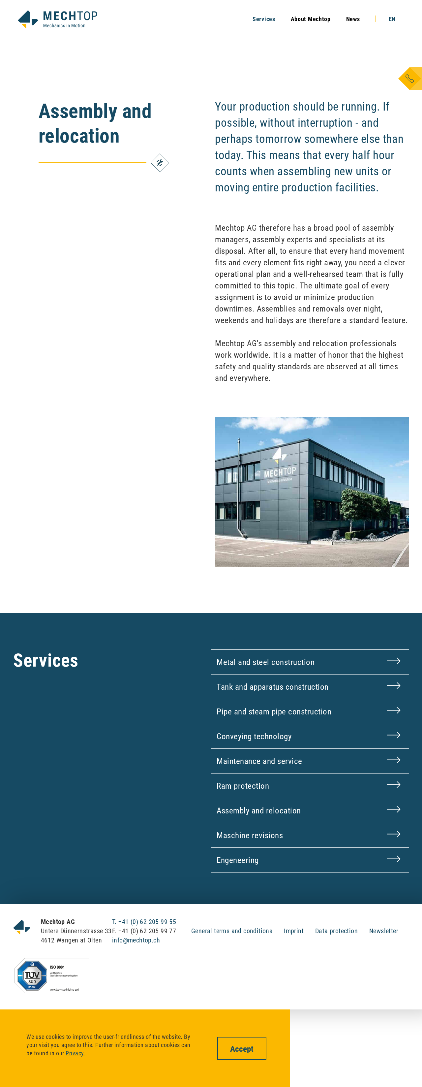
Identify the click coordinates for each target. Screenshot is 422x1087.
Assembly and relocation (259, 810)
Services (264, 19)
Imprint (294, 931)
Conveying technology (254, 736)
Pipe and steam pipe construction (274, 711)
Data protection (336, 931)
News (353, 19)
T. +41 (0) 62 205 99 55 (144, 922)
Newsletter (383, 931)
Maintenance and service (259, 761)
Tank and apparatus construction (273, 687)
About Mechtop (311, 19)
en (392, 19)
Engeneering (238, 860)
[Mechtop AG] (57, 19)
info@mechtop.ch (136, 940)
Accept (242, 1049)
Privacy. (75, 1053)
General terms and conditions (231, 931)
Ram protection (243, 786)
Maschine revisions (250, 835)
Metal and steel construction (266, 662)
